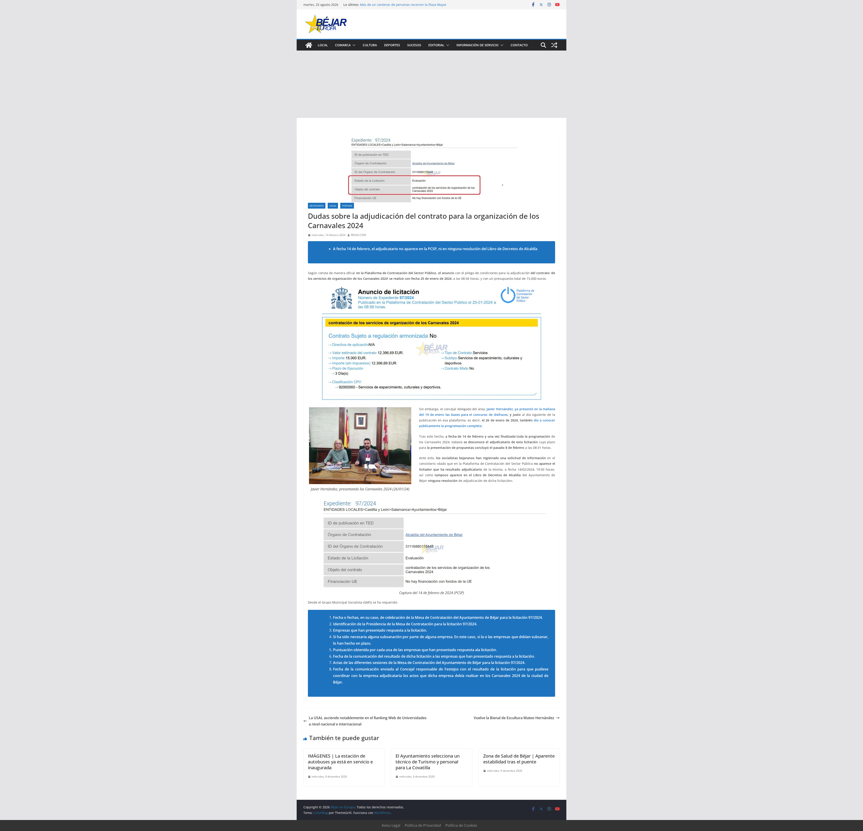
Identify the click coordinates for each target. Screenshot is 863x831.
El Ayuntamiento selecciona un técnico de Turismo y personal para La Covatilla (428, 762)
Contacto (519, 45)
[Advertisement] (431, 84)
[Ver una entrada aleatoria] (554, 45)
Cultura (370, 45)
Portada (347, 205)
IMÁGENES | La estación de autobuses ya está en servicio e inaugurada (340, 762)
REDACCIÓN (358, 235)
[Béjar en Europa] (308, 45)
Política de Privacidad (423, 825)
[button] (353, 45)
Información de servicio (477, 45)
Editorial (436, 45)
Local (323, 45)
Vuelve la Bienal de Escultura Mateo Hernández (514, 717)
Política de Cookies (461, 825)
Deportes (392, 45)
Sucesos (414, 45)
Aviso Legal (391, 825)
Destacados (317, 205)
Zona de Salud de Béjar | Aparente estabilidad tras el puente (519, 759)
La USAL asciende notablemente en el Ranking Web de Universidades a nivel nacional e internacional (368, 721)
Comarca (343, 45)
